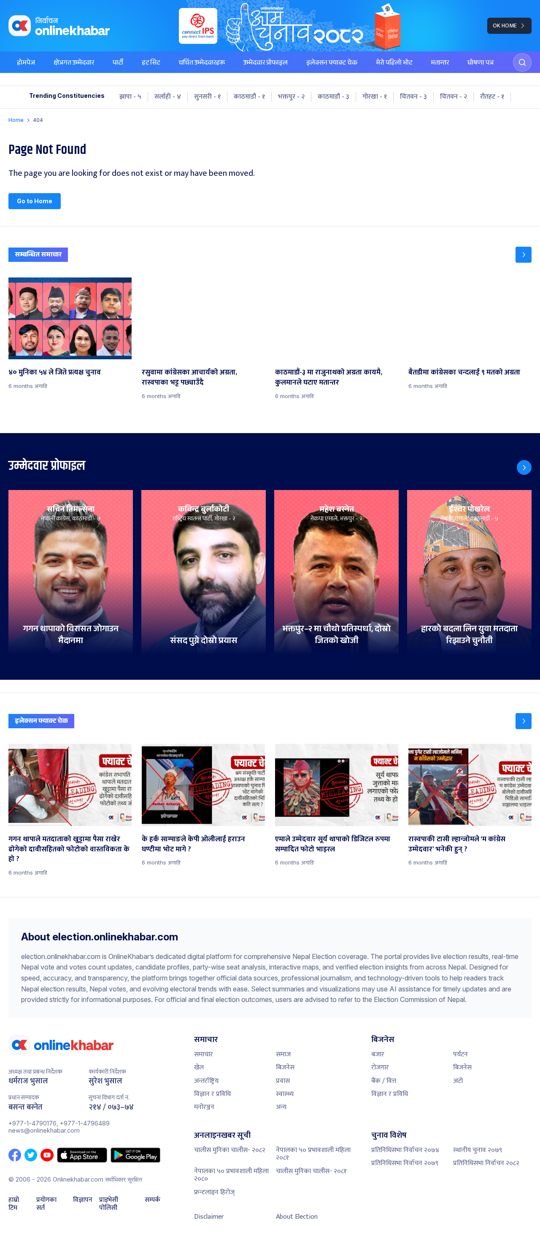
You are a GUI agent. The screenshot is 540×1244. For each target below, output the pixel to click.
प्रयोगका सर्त (46, 1204)
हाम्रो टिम (13, 1204)
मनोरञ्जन (204, 1107)
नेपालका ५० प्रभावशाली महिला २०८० (231, 1175)
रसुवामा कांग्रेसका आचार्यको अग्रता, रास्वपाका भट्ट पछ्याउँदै (189, 377)
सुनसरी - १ (207, 97)
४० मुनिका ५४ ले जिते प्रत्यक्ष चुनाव (54, 372)
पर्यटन (460, 1054)
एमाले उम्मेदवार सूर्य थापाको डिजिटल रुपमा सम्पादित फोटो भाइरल (332, 844)
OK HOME (505, 25)
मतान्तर (440, 63)
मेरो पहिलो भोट (394, 63)
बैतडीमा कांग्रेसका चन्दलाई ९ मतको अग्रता (464, 372)
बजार (377, 1054)
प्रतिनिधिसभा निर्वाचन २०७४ (405, 1150)
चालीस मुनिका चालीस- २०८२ (229, 1150)
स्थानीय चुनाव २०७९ (477, 1150)
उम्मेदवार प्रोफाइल (265, 63)
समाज (283, 1054)
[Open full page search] (522, 62)
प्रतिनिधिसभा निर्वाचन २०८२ (486, 1163)
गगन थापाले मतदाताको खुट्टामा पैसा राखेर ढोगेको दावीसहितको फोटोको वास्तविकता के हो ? (69, 849)
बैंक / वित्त (383, 1081)
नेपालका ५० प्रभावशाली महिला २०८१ (313, 1153)
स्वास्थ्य (285, 1094)
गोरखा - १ (374, 97)
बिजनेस (285, 1067)
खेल (199, 1067)
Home (16, 120)
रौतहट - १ (492, 97)
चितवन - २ (453, 97)
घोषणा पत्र (480, 63)
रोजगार (380, 1067)
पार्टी (118, 63)
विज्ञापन (82, 1201)
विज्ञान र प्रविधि (212, 1094)
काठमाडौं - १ (249, 97)
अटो (458, 1081)
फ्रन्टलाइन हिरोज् (214, 1192)
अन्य (281, 1107)
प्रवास (283, 1081)
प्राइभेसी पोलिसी (108, 1204)
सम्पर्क (152, 1201)
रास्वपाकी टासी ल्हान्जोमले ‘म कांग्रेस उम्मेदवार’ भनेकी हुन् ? (456, 844)
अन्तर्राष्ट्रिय (206, 1081)
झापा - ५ (130, 97)
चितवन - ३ (413, 97)
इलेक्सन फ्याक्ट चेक (331, 63)
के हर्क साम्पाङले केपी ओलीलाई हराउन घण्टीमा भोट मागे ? (193, 844)
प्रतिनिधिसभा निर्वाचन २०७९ (404, 1163)
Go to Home (34, 201)
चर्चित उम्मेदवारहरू (201, 63)
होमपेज (26, 63)
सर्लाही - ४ (167, 97)
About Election (297, 1216)
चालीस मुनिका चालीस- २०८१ (311, 1171)
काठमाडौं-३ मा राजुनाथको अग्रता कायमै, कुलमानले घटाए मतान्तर (328, 377)
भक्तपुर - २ (291, 97)
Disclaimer (209, 1216)
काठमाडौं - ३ (333, 97)
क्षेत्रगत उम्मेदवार (74, 63)
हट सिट (151, 63)
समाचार (203, 1054)
